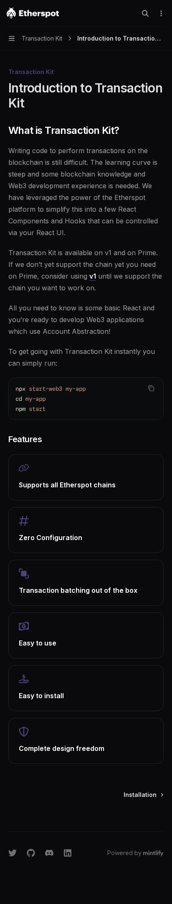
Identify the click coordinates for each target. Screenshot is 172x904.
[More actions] (161, 13)
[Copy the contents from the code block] (151, 388)
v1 (92, 276)
